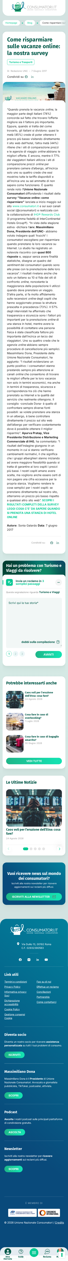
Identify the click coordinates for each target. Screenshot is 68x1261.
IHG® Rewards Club (47, 214)
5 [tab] (43, 848)
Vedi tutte (34, 761)
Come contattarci (46, 1001)
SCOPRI (13, 1095)
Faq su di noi (44, 981)
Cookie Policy (12, 1009)
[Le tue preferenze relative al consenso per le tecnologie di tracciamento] (62, 1255)
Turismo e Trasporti (20, 62)
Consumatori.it (34, 7)
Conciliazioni (44, 991)
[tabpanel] (34, 814)
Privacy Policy (12, 986)
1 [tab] (25, 848)
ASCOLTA (15, 1132)
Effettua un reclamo (48, 986)
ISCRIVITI (14, 1054)
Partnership (43, 996)
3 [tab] (35, 848)
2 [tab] (31, 848)
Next (59, 848)
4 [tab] (39, 848)
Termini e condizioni (15, 981)
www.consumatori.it (26, 206)
